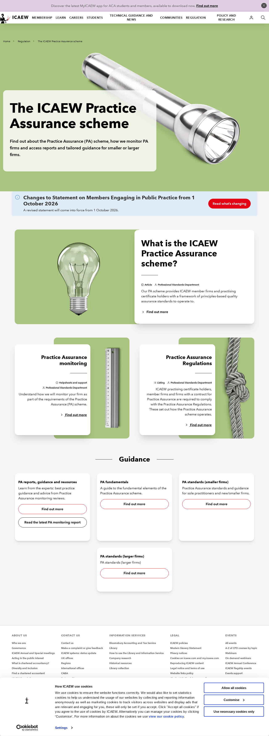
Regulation (196, 18)
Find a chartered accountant (28, 673)
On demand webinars (238, 658)
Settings (61, 727)
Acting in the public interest (28, 658)
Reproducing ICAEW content (187, 663)
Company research (120, 658)
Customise (231, 699)
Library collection (119, 668)
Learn (61, 18)
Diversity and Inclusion (25, 668)
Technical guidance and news (131, 17)
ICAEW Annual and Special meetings (33, 653)
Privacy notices (178, 653)
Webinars (230, 653)
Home (6, 41)
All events (230, 643)
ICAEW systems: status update (78, 653)
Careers (76, 18)
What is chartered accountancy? (30, 663)
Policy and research (226, 17)
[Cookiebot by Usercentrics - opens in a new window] (27, 728)
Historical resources (120, 663)
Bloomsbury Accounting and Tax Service (132, 643)
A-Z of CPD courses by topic (241, 648)
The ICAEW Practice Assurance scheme (60, 41)
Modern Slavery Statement (185, 648)
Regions (66, 663)
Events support (234, 673)
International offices (72, 668)
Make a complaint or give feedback (82, 648)
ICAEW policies (179, 643)
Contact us (67, 643)
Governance (19, 648)
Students (95, 18)
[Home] (14, 17)
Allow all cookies (234, 688)
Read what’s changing (229, 204)
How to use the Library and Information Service (136, 653)
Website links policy (181, 673)
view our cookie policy (166, 716)
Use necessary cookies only (234, 711)
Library (113, 648)
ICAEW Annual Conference (240, 663)
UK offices (67, 658)
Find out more (207, 6)
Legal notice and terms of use (187, 668)
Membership (42, 18)
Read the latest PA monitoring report (52, 522)
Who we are (19, 643)
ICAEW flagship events (238, 668)
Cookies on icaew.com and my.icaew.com (194, 658)
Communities (171, 18)
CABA (64, 673)
